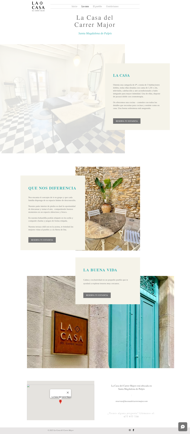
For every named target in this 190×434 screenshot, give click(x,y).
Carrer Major (94, 24)
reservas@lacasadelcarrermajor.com (132, 401)
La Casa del (95, 17)
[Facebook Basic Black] (133, 430)
